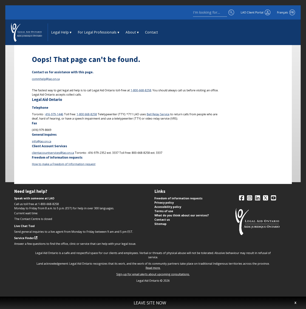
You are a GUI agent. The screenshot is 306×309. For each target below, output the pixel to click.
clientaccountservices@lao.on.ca (53, 153)
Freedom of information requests (178, 198)
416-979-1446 (54, 114)
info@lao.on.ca (41, 141)
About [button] (131, 32)
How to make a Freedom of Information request (63, 164)
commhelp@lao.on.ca (46, 79)
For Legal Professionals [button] (97, 32)
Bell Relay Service (158, 114)
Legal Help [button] (60, 32)
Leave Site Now (150, 303)
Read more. (153, 268)
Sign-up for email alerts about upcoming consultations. (153, 274)
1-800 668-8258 (86, 114)
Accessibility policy (167, 207)
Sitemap (160, 224)
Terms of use (163, 211)
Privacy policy (164, 203)
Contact (151, 32)
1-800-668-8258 (141, 90)
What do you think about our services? (181, 215)
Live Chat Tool (24, 226)
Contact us (162, 220)
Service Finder (24, 238)
